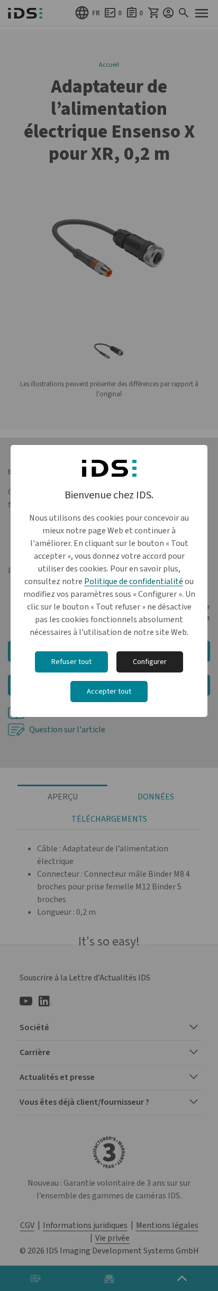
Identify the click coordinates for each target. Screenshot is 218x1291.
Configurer (150, 662)
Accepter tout (109, 691)
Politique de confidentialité (133, 581)
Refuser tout (71, 662)
